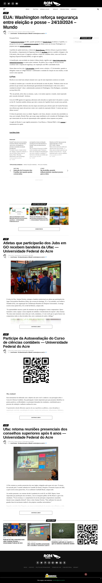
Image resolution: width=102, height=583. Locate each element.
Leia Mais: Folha (14, 132)
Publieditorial (64, 9)
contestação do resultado (31, 44)
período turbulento (25, 46)
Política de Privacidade (43, 567)
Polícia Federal (42, 164)
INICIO (25, 567)
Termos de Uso (56, 567)
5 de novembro (30, 68)
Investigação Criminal (30, 164)
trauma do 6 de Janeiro (17, 42)
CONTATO (73, 9)
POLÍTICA (35, 9)
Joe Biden (44, 52)
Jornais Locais (44, 9)
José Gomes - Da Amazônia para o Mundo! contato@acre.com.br (27, 33)
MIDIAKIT (75, 567)
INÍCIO (27, 9)
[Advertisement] (39, 191)
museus (63, 122)
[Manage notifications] (86, 574)
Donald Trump (47, 42)
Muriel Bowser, (40, 50)
